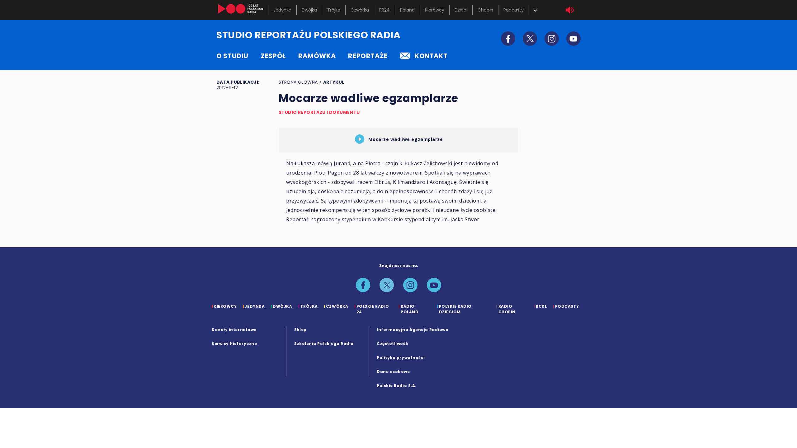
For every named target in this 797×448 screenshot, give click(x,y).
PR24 (384, 10)
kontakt (431, 55)
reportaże (368, 55)
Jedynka (282, 10)
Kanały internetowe (234, 329)
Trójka (333, 10)
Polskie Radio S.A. (397, 385)
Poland (407, 10)
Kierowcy (434, 10)
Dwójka (309, 10)
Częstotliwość (392, 343)
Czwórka (360, 10)
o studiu (232, 55)
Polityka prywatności (401, 357)
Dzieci (461, 10)
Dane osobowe (393, 371)
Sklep (300, 329)
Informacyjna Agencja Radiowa (412, 329)
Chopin (485, 10)
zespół (273, 55)
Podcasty (513, 10)
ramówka (317, 55)
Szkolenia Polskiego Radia (324, 343)
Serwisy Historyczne (234, 343)
